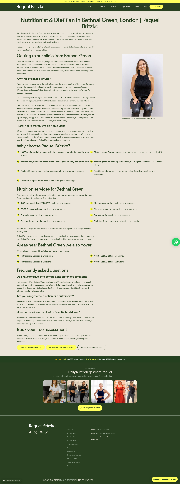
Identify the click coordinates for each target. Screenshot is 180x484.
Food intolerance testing (32, 221)
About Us (70, 430)
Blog (145, 6)
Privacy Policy (72, 458)
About (137, 6)
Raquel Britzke (67, 480)
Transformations (72, 444)
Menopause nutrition (103, 203)
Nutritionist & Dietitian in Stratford (109, 262)
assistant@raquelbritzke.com (106, 433)
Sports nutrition (101, 215)
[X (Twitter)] (35, 432)
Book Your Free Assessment (61, 347)
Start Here (156, 6)
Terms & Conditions (74, 462)
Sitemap (70, 466)
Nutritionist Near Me (74, 455)
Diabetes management (104, 209)
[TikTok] (47, 432)
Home (90, 6)
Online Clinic (71, 440)
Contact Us (71, 451)
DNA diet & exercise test (105, 221)
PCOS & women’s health (32, 209)
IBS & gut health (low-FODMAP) (35, 203)
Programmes (125, 6)
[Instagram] (41, 432)
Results (113, 6)
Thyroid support (28, 215)
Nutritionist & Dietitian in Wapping (36, 262)
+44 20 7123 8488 (102, 430)
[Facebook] (30, 432)
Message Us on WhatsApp (91, 347)
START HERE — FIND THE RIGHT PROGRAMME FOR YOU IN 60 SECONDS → (90, 1)
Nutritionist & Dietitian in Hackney (109, 256)
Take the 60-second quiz (50, 47)
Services (101, 6)
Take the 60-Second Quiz (31, 347)
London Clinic (72, 437)
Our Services (71, 433)
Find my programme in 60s (165, 479)
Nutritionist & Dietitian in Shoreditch (37, 256)
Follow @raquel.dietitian (91, 408)
